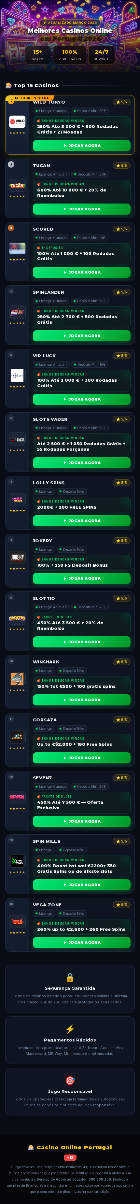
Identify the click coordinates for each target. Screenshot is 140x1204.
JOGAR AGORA (85, 145)
